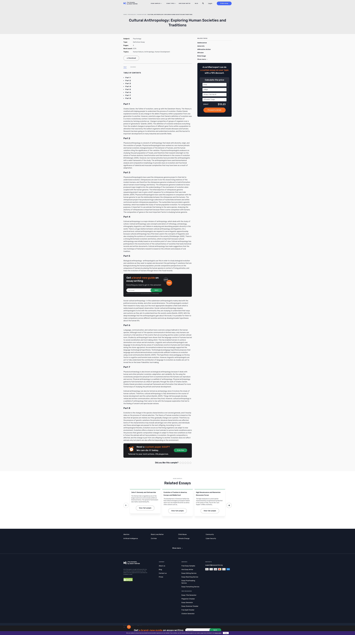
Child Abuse (182, 534)
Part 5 (128, 89)
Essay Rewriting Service (189, 577)
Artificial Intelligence (130, 538)
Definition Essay (139, 42)
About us (162, 566)
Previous (126, 505)
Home (125, 14)
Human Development (162, 52)
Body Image (201, 56)
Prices (161, 577)
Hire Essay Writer (184, 3)
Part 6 (128, 92)
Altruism (200, 53)
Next (229, 505)
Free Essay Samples (188, 566)
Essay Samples (155, 3)
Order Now (180, 450)
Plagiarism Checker (188, 599)
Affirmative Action (204, 49)
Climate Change (183, 538)
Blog (196, 3)
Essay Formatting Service (190, 587)
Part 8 (128, 98)
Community (210, 534)
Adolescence (202, 43)
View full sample (145, 508)
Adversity (200, 46)
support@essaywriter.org (214, 565)
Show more (176, 548)
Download (132, 58)
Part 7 (128, 95)
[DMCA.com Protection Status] (128, 581)
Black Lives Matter (157, 534)
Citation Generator (188, 613)
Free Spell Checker (187, 610)
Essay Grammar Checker (189, 606)
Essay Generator (187, 602)
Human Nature (141, 14)
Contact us (163, 573)
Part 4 (128, 86)
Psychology (132, 14)
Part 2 (128, 81)
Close (225, 633)
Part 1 (128, 78)
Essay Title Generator (188, 595)
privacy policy (218, 633)
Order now (214, 110)
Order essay (224, 3)
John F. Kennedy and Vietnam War (143, 492)
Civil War (154, 538)
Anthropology (149, 52)
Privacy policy (156, 293)
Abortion (126, 534)
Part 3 (128, 84)
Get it (156, 290)
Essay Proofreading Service (188, 582)
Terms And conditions (146, 293)
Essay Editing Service (188, 573)
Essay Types (170, 3)
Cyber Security (211, 538)
